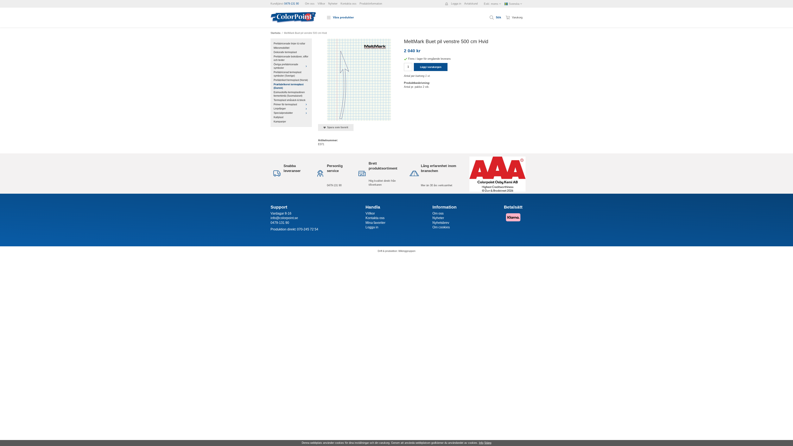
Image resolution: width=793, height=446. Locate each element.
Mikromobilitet (281, 47)
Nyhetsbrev (440, 222)
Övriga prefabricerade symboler (286, 66)
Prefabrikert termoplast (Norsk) (291, 80)
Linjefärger (280, 108)
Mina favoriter (375, 222)
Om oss (310, 3)
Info (481, 442)
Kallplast (278, 117)
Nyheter (332, 3)
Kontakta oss (348, 3)
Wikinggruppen (406, 251)
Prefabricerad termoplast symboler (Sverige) (287, 74)
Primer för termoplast (285, 104)
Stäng (487, 442)
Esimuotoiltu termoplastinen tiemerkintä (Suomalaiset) (289, 94)
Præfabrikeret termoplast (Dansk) (289, 86)
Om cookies (441, 227)
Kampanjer (280, 121)
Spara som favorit (337, 127)
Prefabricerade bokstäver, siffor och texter (291, 58)
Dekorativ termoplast (285, 52)
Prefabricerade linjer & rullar (289, 43)
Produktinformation (371, 3)
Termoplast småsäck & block (289, 100)
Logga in (456, 3)
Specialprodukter (283, 113)
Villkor (321, 3)
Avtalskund (471, 3)
